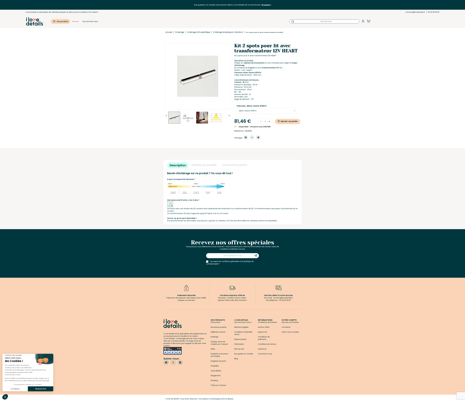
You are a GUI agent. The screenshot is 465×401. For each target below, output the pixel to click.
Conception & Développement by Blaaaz (216, 399)
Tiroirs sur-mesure (218, 385)
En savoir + (266, 5)
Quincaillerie (216, 371)
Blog (236, 358)
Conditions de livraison (267, 322)
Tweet (252, 137)
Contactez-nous (265, 354)
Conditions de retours (267, 344)
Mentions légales (241, 327)
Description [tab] (178, 165)
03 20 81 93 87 (434, 12)
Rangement (216, 375)
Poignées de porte (218, 361)
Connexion (286, 327)
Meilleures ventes (218, 332)
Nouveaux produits (218, 327)
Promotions (215, 322)
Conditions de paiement (264, 338)
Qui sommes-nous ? (243, 322)
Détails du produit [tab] (204, 165)
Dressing (214, 380)
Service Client (264, 327)
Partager (245, 137)
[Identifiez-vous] (363, 21)
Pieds (213, 349)
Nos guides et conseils (243, 354)
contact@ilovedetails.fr (415, 12)
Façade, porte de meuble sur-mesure (219, 342)
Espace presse (240, 339)
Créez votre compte (290, 332)
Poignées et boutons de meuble (219, 355)
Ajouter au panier (289, 121)
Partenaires (239, 344)
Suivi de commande (290, 322)
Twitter (173, 362)
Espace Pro (262, 332)
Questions (262, 349)
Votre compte (289, 320)
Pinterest (258, 137)
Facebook (166, 362)
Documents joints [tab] (234, 165)
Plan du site (239, 349)
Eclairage (214, 337)
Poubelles (215, 366)
